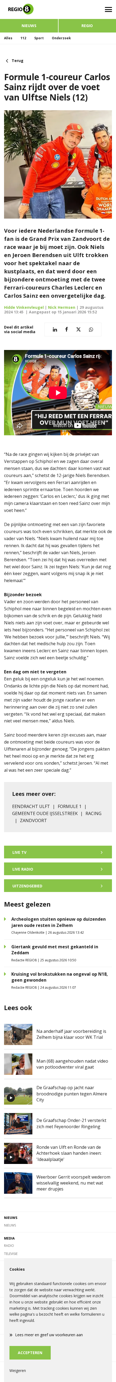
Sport (39, 38)
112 (23, 38)
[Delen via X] (78, 329)
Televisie (11, 1253)
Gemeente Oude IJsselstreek (45, 813)
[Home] (29, 9)
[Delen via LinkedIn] (55, 329)
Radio (9, 1245)
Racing (93, 813)
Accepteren (30, 1352)
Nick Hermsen (61, 307)
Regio (87, 25)
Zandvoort (33, 820)
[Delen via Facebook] (66, 329)
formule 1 (69, 806)
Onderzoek (61, 38)
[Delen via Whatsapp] (91, 329)
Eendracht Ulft (31, 806)
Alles (8, 38)
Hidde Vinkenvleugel (24, 307)
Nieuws (29, 25)
